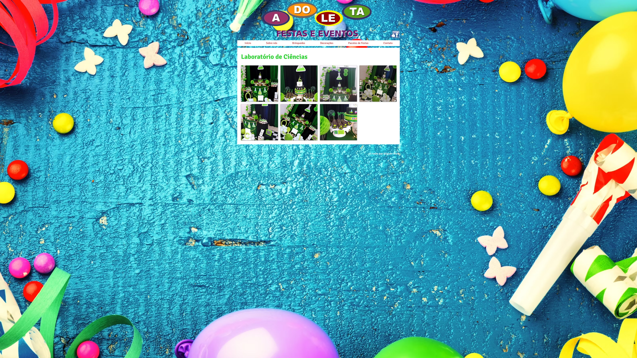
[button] (259, 83)
